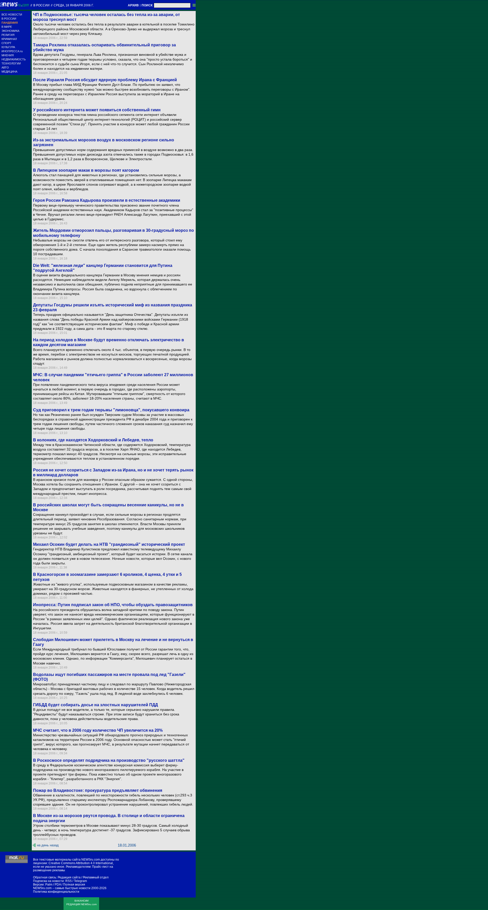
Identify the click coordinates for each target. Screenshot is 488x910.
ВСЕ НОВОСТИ (12, 14)
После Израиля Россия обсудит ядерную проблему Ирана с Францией (105, 80)
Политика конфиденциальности (56, 891)
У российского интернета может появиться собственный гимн (97, 110)
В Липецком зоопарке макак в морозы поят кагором (86, 170)
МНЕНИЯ (8, 55)
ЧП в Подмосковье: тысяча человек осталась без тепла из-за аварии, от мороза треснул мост (106, 17)
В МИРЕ (7, 26)
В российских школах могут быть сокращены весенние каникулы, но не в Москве (108, 507)
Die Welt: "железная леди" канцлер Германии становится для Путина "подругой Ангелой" (102, 268)
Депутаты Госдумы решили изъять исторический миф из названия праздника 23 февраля (112, 307)
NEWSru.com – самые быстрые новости (61, 888)
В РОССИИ (9, 18)
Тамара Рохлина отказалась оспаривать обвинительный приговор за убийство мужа (104, 47)
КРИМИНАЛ (9, 38)
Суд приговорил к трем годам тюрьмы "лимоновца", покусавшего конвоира (111, 410)
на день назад (48, 845)
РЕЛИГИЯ (8, 34)
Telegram (80, 881)
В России (41, 5)
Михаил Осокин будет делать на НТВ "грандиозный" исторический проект (109, 544)
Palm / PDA (53, 884)
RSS (68, 881)
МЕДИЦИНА (9, 71)
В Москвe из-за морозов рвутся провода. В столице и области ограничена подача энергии (109, 818)
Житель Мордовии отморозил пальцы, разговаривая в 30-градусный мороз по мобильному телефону (113, 232)
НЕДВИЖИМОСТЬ (14, 59)
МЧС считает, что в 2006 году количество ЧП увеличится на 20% (98, 730)
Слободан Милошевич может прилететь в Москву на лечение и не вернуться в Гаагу (113, 642)
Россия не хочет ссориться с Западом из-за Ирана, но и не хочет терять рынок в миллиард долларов (113, 472)
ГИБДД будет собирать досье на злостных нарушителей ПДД (95, 705)
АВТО (5, 67)
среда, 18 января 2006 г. (74, 5)
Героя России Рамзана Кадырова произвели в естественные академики (106, 200)
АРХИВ (133, 5)
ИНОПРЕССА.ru (12, 51)
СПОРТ (6, 43)
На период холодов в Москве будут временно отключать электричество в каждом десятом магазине (108, 342)
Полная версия (74, 884)
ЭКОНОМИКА (10, 30)
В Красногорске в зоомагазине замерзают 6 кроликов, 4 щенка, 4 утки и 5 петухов (107, 576)
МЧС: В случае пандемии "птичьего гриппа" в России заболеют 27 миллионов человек (113, 377)
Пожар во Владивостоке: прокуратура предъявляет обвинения (97, 790)
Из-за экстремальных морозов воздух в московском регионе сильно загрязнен (103, 142)
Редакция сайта (69, 877)
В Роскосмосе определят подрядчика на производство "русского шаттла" (109, 760)
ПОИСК (147, 5)
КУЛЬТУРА (8, 47)
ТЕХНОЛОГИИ (11, 63)
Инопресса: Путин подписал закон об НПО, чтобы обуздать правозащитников (113, 605)
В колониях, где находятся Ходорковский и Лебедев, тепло (93, 440)
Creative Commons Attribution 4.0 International (81, 863)
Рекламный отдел (96, 877)
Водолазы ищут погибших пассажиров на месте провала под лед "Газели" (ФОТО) (109, 677)
